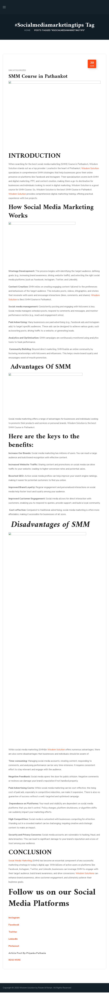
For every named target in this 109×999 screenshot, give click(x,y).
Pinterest (14, 946)
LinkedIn (13, 939)
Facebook (14, 924)
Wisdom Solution (90, 168)
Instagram (14, 917)
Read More (15, 960)
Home (27, 30)
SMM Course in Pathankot (38, 76)
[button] (105, 7)
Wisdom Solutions (85, 873)
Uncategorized (17, 70)
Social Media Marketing (20, 860)
